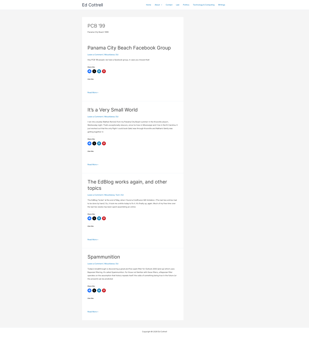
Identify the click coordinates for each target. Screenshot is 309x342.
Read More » (93, 92)
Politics (186, 5)
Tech (118, 195)
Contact (169, 5)
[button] (161, 5)
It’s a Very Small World (113, 110)
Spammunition (104, 257)
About (157, 5)
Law (177, 5)
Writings (221, 5)
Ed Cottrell (92, 4)
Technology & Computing (203, 5)
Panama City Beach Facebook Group (129, 48)
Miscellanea (109, 54)
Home (148, 5)
